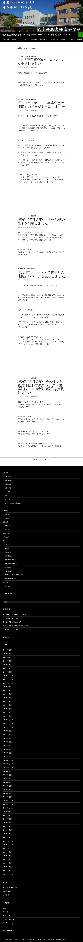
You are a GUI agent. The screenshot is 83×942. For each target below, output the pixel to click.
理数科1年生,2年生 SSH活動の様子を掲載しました (41, 221)
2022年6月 (6, 822)
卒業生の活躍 (8, 571)
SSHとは (7, 548)
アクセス (7, 499)
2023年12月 (7, 760)
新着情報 (33, 56)
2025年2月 (6, 712)
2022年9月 (6, 811)
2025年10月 (7, 683)
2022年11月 (7, 804)
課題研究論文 (8, 556)
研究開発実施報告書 (10, 578)
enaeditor (34, 67)
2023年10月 (7, 767)
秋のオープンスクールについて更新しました (17, 614)
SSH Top (7, 544)
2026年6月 (6, 657)
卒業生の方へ (34, 39)
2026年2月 (6, 668)
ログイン (6, 912)
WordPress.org (8, 923)
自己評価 (7, 491)
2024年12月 (7, 720)
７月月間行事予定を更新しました (13, 629)
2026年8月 (6, 650)
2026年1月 (6, 672)
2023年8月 (6, 775)
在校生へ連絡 (8, 593)
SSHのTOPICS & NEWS (24, 56)
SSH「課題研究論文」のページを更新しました (41, 62)
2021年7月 (6, 856)
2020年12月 (7, 874)
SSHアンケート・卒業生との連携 (14, 575)
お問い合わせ (71, 39)
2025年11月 (7, 679)
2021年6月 (6, 859)
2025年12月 (7, 676)
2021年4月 (6, 867)
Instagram (6, 39)
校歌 (6, 495)
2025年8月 (6, 690)
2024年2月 (6, 753)
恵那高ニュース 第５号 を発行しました (15, 625)
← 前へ (34, 459)
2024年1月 (6, 756)
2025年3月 (6, 709)
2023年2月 (6, 793)
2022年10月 (7, 808)
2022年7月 (6, 819)
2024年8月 (6, 734)
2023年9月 (6, 771)
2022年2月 (6, 834)
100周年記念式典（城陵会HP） (13, 503)
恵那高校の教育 (9, 480)
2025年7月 (6, 694)
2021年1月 (6, 870)
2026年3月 (6, 664)
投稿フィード (7, 915)
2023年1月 (6, 797)
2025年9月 (6, 687)
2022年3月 (6, 830)
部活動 (7, 529)
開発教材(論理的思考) (11, 563)
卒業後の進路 (6, 533)
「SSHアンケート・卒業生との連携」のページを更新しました (41, 105)
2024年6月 (6, 742)
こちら (41, 73)
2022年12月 (7, 800)
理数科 (7, 518)
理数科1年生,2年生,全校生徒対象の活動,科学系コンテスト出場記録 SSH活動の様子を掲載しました (41, 387)
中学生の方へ (15, 39)
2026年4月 (6, 661)
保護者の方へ (54, 39)
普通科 (7, 514)
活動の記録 (8, 552)
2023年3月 (6, 789)
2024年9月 (6, 731)
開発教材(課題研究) (10, 559)
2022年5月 (6, 826)
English (79, 39)
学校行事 (7, 525)
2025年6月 (6, 698)
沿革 (6, 507)
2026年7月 (6, 653)
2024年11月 (7, 723)
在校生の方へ (24, 39)
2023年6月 (6, 782)
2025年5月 (6, 701)
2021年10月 (7, 848)
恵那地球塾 (8, 484)
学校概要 (63, 39)
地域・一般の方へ (44, 39)
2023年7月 (6, 778)
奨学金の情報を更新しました (12, 622)
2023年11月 (7, 764)
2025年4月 (6, 705)
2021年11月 (7, 845)
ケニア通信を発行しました (11, 618)
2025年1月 (6, 716)
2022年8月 (6, 815)
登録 (4, 908)
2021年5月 (6, 863)
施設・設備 (8, 488)
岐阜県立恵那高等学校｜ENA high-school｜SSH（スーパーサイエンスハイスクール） (38, 35)
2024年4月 (6, 749)
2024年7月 (6, 738)
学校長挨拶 (8, 476)
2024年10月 (7, 727)
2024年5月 (6, 745)
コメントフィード (8, 919)
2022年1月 (6, 837)
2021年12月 (7, 841)
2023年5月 (6, 786)
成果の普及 (8, 567)
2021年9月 (6, 852)
